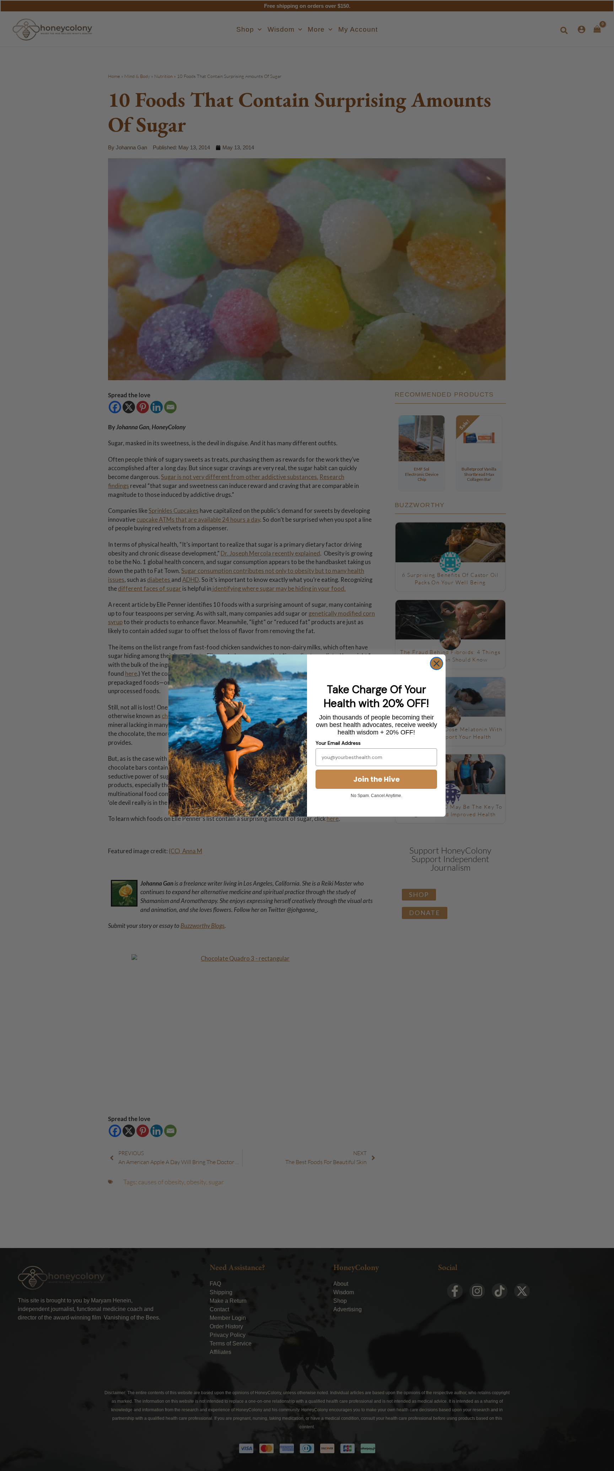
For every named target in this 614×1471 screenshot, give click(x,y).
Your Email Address (338, 743)
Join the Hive (376, 779)
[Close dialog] (436, 663)
